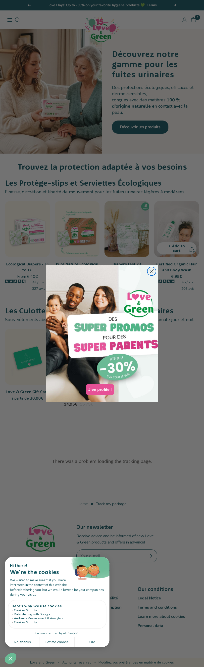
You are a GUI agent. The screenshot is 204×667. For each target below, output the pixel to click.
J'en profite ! (100, 389)
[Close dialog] (151, 271)
